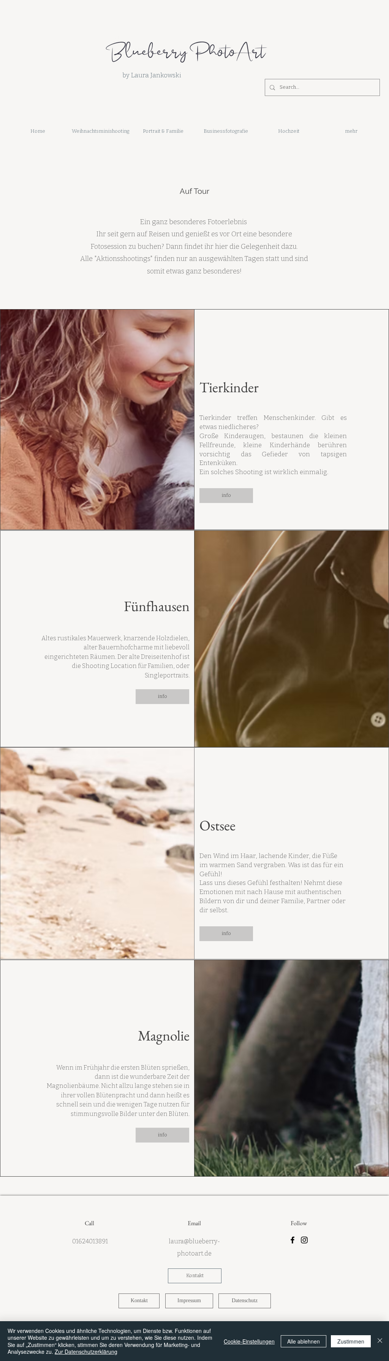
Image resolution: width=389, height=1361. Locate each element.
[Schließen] (379, 1341)
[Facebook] (292, 1240)
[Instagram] (304, 1240)
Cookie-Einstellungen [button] (249, 1341)
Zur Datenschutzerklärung (86, 1351)
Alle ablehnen (303, 1341)
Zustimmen (350, 1341)
